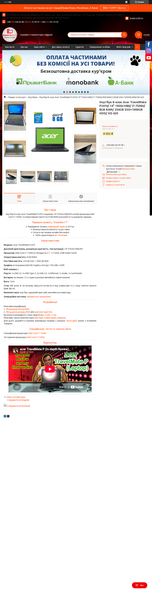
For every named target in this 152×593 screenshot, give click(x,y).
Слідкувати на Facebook (18, 406)
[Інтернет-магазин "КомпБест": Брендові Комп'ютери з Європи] (9, 34)
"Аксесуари (71, 321)
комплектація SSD (43, 312)
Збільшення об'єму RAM (17, 309)
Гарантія (80, 47)
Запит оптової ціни (16, 397)
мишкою (61, 318)
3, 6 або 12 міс (50, 315)
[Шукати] (124, 35)
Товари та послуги (17, 97)
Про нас (24, 47)
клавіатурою (50, 318)
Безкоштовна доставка (116, 174)
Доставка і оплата (60, 47)
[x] (8, 416)
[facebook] (5, 416)
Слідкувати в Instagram (18, 400)
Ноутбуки (32, 97)
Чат (142, 585)
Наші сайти (39, 47)
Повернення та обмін (100, 47)
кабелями (38, 318)
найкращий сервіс (56, 226)
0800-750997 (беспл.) (114, 8)
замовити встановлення (39, 296)
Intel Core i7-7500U (37, 333)
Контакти (9, 47)
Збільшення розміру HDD (18, 312)
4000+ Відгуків (123, 47)
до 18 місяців (60, 235)
